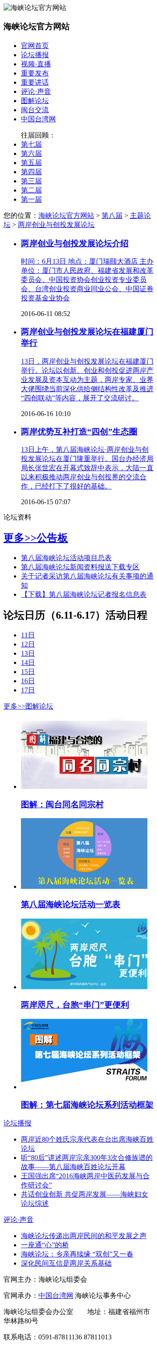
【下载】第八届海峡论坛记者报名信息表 (84, 594)
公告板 (52, 538)
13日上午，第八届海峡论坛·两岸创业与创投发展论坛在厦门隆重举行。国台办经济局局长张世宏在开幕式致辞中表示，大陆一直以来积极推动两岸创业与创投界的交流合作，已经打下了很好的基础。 (87, 468)
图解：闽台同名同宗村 (62, 804)
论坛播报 (35, 55)
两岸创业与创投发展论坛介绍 (75, 243)
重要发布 (35, 73)
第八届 (112, 215)
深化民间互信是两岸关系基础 (66, 1263)
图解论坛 (35, 100)
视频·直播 (36, 64)
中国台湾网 (38, 119)
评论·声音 (36, 91)
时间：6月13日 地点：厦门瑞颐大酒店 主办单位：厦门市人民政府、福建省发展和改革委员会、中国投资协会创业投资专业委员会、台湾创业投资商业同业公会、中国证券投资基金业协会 (87, 280)
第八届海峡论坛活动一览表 (70, 904)
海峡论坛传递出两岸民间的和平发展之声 (84, 1235)
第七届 (31, 144)
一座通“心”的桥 (45, 1245)
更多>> (20, 538)
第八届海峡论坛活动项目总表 (66, 557)
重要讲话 (35, 82)
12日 (28, 644)
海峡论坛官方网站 (66, 215)
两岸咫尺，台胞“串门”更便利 (75, 1004)
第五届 (31, 162)
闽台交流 (35, 110)
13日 (28, 653)
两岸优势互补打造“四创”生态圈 (79, 431)
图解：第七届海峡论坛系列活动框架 (87, 1104)
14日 (28, 662)
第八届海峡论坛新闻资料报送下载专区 (80, 567)
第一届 (31, 199)
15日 (28, 671)
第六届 (31, 153)
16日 (28, 681)
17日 (28, 690)
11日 (28, 635)
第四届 (31, 172)
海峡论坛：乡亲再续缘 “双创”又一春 (77, 1254)
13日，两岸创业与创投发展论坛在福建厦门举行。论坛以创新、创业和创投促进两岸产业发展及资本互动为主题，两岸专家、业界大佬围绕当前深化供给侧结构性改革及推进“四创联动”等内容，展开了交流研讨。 (87, 380)
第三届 (31, 181)
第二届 (31, 190)
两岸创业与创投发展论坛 (56, 224)
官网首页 (35, 45)
